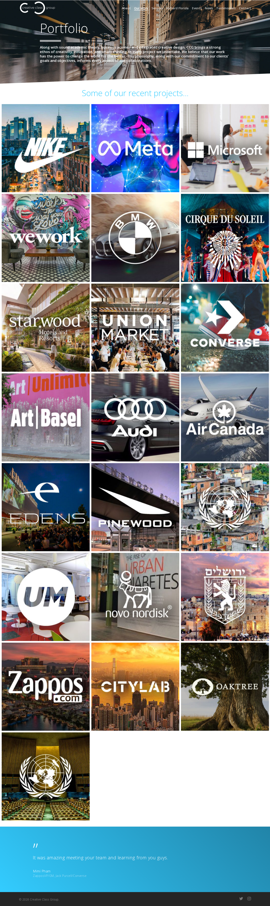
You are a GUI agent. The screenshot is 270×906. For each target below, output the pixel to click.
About (126, 8)
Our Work (141, 8)
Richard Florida (177, 8)
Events (197, 8)
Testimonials (226, 8)
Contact (245, 8)
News (209, 8)
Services (157, 8)
